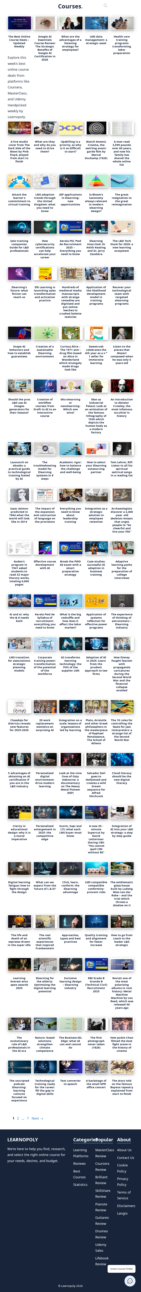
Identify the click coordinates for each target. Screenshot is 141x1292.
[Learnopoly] (33, 5)
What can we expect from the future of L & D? (45, 885)
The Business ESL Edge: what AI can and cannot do (70, 1042)
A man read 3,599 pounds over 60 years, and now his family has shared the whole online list (121, 153)
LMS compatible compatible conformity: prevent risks (96, 887)
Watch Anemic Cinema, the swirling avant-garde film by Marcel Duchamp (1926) (96, 150)
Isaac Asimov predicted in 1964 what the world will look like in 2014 (19, 515)
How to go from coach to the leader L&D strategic (122, 940)
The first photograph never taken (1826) (96, 1042)
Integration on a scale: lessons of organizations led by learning (70, 725)
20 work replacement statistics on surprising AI (45, 725)
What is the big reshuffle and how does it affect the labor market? (70, 620)
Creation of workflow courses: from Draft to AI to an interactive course (45, 407)
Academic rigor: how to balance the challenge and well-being (70, 467)
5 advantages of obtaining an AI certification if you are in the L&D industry (19, 779)
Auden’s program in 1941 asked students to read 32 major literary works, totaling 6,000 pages (19, 572)
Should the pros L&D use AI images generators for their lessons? (19, 405)
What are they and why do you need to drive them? (45, 146)
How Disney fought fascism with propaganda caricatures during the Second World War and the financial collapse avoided (121, 673)
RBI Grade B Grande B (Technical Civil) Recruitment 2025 (96, 984)
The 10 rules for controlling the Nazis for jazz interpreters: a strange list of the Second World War (122, 730)
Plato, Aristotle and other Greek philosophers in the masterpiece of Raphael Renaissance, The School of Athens (96, 731)
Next (37, 1118)
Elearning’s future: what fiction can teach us (19, 292)
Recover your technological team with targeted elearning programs (121, 295)
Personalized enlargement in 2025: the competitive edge (45, 832)
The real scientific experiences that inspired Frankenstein (45, 941)
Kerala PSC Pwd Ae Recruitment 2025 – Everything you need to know (70, 247)
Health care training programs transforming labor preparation (121, 45)
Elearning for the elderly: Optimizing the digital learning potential (45, 984)
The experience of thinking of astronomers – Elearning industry (122, 620)
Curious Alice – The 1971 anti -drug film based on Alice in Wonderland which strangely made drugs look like (70, 358)
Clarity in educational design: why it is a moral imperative (19, 832)
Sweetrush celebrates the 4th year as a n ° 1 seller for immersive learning (96, 355)
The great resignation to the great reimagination (122, 199)
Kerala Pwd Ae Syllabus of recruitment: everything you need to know (45, 620)
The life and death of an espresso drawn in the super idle (19, 940)
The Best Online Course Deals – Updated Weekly (19, 41)
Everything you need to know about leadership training (70, 515)
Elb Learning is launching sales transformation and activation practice (45, 293)
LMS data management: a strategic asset (96, 40)
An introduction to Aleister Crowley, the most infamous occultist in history (122, 407)
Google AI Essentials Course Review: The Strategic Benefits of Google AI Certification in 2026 (44, 48)
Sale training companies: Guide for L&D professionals (19, 245)
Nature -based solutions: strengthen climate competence (45, 1044)
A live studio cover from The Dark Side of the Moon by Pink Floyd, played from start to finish (19, 151)
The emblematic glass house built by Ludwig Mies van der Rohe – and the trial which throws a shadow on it (121, 893)
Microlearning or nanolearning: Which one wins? (70, 405)
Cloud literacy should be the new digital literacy (122, 778)
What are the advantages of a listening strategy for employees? (70, 43)
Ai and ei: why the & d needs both (19, 617)
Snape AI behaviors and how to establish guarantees (19, 351)
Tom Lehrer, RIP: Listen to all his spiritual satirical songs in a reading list (122, 468)
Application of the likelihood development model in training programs (96, 295)
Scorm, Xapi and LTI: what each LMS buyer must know (70, 831)
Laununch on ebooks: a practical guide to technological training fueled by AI (19, 470)
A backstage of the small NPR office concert (96, 1084)
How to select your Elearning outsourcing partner (96, 467)
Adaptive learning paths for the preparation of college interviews (121, 569)
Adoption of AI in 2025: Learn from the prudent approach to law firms (96, 665)
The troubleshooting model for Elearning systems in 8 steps (44, 470)
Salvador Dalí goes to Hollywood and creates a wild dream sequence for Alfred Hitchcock (96, 784)
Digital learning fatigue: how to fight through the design (19, 887)
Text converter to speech (70, 1082)
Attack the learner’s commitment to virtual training (19, 199)
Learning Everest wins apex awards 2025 (19, 983)
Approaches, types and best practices (70, 938)
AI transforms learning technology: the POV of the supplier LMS (70, 663)
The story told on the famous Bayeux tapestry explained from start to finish (121, 1087)
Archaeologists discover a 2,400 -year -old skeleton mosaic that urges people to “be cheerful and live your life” (122, 520)
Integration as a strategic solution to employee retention (96, 515)
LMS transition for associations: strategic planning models (19, 663)
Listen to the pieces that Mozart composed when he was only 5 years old (122, 355)
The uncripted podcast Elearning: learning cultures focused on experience (19, 1090)
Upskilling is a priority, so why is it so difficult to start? (70, 146)
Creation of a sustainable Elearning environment (45, 351)
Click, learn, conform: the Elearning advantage (70, 887)
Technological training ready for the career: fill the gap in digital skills (45, 1087)
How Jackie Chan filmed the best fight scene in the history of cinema (121, 1044)
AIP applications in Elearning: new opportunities (70, 199)
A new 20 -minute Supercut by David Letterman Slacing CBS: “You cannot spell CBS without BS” (96, 839)
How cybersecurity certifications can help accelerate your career (45, 249)
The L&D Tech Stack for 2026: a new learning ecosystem (121, 245)
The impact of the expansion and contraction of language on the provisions (45, 515)
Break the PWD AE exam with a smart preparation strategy (70, 567)
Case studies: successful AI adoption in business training (96, 567)
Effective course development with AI (45, 564)
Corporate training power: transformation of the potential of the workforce (45, 665)
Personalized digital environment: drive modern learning (44, 779)
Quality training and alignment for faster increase (96, 940)
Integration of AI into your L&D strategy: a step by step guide (121, 831)
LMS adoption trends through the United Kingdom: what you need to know (45, 203)
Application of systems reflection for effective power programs (96, 620)
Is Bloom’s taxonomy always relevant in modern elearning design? (96, 203)
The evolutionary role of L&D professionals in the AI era (19, 1044)
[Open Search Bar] (106, 5)
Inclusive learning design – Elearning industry (70, 983)
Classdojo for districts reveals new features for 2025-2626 (19, 725)
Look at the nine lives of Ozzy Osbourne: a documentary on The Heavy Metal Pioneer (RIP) (70, 783)
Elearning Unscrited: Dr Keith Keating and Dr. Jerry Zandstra (96, 247)
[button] (129, 1281)
